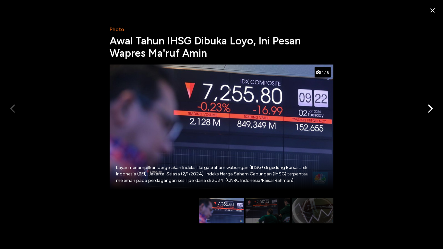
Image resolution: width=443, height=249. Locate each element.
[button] (430, 108)
